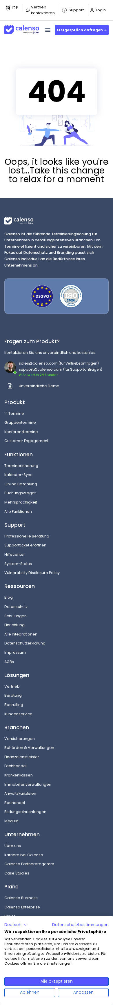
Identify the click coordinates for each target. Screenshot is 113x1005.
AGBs (9, 661)
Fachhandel (15, 765)
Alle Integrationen (20, 634)
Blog (8, 597)
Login (101, 10)
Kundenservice (18, 713)
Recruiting (13, 704)
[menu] (47, 30)
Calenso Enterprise (22, 907)
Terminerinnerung (21, 465)
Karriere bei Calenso (23, 854)
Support (76, 10)
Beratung (13, 695)
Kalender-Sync (18, 474)
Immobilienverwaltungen (27, 784)
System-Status (18, 563)
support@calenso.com (40, 369)
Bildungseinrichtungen (25, 811)
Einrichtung (14, 624)
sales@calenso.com (38, 363)
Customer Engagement (26, 440)
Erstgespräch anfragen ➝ (82, 30)
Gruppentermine (20, 422)
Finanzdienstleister (21, 756)
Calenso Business (21, 897)
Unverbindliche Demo (39, 385)
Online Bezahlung (20, 483)
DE (15, 8)
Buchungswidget (20, 492)
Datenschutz (16, 606)
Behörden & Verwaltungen (29, 747)
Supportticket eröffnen (25, 545)
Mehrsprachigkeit (20, 502)
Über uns (12, 845)
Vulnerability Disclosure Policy (32, 572)
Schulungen (15, 615)
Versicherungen (19, 738)
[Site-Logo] (21, 27)
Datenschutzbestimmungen (80, 925)
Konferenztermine (21, 431)
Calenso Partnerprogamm (29, 863)
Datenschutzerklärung (24, 643)
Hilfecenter (14, 554)
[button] (12, 7)
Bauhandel (14, 802)
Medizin (11, 821)
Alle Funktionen (18, 511)
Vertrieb (12, 686)
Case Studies (16, 873)
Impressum (15, 652)
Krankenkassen (18, 775)
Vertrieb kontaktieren (43, 10)
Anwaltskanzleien (20, 793)
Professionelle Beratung (26, 536)
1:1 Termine (14, 413)
